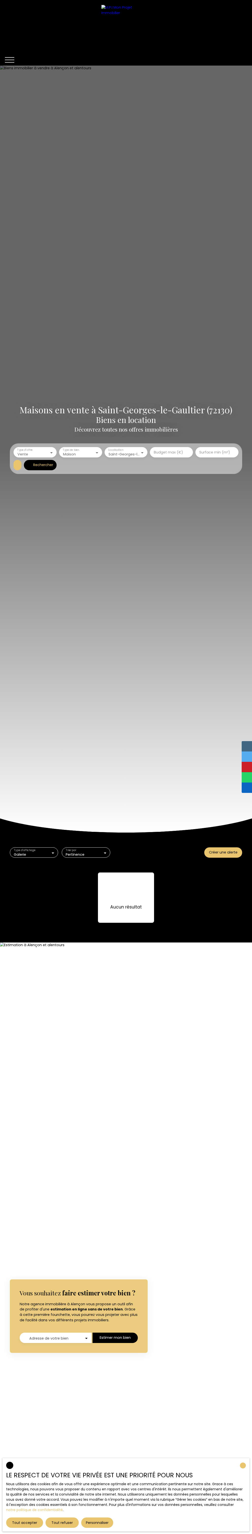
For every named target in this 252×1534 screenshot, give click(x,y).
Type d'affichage (24, 850)
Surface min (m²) (214, 452)
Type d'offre (24, 450)
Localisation (115, 450)
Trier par (71, 850)
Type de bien (71, 450)
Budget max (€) (168, 452)
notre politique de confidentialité (34, 1509)
